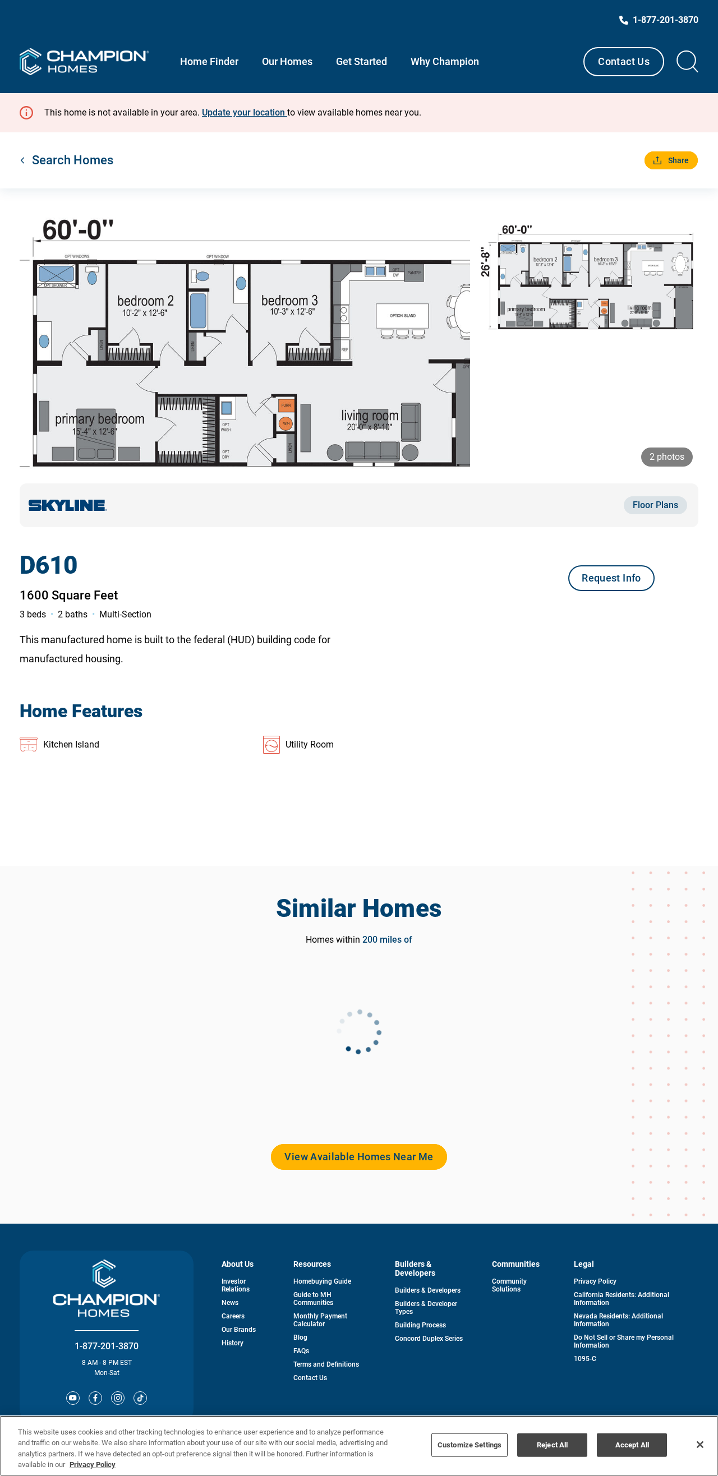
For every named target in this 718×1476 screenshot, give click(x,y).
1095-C (585, 1359)
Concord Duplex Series (429, 1339)
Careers (233, 1316)
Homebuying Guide (322, 1281)
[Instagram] (118, 1398)
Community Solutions (509, 1285)
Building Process (420, 1325)
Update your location (244, 112)
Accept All (632, 1445)
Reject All (552, 1445)
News (230, 1303)
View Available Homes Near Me (358, 1157)
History (232, 1343)
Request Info (611, 578)
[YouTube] (73, 1398)
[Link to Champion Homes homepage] (84, 61)
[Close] (700, 1444)
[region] (359, 1445)
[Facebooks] (95, 1398)
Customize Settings (469, 1445)
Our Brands (239, 1330)
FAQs (301, 1351)
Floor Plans (655, 505)
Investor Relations (236, 1285)
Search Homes (72, 160)
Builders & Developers (428, 1290)
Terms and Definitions (326, 1364)
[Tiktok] (140, 1398)
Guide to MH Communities (313, 1299)
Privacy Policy (595, 1281)
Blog (300, 1337)
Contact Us (624, 61)
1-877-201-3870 (107, 1346)
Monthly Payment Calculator (320, 1320)
